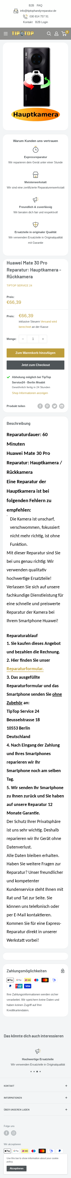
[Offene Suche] (49, 34)
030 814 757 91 (39, 16)
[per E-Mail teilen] (61, 406)
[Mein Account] (56, 34)
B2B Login (41, 22)
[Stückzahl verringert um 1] (23, 339)
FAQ (39, 5)
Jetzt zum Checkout (35, 365)
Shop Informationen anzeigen (30, 393)
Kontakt (28, 22)
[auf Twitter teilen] (54, 406)
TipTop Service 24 (19, 285)
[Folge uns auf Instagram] (13, 1133)
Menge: (11, 338)
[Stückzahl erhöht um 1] (43, 339)
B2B (31, 5)
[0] (64, 33)
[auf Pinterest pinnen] (47, 406)
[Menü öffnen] (6, 33)
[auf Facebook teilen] (40, 406)
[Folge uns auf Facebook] (6, 1133)
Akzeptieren (16, 1168)
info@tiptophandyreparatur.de (38, 10)
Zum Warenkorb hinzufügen (35, 352)
